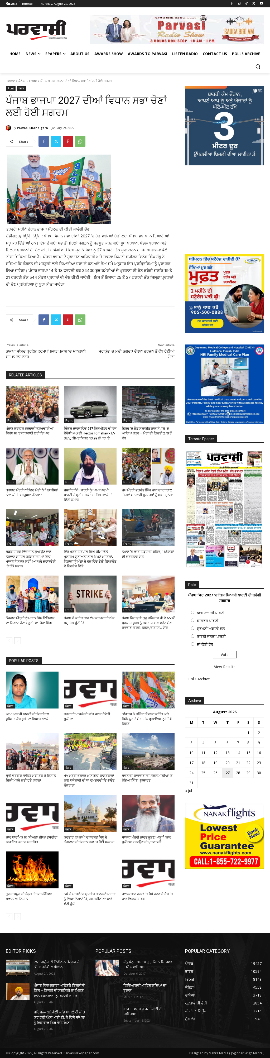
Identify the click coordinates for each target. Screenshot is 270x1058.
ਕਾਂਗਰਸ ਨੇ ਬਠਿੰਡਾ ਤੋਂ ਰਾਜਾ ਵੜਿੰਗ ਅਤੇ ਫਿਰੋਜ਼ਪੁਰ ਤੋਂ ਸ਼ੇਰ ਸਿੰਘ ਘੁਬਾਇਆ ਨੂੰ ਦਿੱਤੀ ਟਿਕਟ (147, 719)
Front (33, 81)
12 (215, 752)
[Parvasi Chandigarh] (9, 128)
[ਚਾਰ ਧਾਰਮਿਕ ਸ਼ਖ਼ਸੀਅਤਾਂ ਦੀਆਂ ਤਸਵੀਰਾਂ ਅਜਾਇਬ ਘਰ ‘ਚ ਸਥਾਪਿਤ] (32, 813)
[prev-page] (9, 640)
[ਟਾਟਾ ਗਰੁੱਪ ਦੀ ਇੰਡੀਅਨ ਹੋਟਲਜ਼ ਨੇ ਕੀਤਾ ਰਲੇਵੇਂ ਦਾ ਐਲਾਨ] (18, 968)
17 (191, 762)
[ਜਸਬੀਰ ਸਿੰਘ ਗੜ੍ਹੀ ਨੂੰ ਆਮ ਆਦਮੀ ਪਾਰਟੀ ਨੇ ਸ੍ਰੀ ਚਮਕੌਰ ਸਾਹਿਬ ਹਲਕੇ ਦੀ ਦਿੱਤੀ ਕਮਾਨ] (90, 466)
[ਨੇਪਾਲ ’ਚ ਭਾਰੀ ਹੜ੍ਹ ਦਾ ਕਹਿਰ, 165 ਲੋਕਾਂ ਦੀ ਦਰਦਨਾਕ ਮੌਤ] (148, 527)
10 (191, 752)
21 (238, 762)
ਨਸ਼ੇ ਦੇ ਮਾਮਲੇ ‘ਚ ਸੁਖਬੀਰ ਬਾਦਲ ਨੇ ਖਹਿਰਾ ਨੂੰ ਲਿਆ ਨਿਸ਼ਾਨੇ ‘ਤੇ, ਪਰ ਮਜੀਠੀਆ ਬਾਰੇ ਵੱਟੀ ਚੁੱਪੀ (90, 899)
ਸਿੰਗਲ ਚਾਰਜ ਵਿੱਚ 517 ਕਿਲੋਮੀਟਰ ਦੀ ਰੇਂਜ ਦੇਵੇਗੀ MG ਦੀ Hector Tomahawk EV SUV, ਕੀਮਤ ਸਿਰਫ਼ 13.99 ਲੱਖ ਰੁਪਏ (90, 433)
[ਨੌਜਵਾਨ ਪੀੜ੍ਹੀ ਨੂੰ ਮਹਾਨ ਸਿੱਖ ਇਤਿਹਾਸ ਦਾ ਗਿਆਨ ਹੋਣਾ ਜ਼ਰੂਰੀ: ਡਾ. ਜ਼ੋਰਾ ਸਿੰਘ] (32, 594)
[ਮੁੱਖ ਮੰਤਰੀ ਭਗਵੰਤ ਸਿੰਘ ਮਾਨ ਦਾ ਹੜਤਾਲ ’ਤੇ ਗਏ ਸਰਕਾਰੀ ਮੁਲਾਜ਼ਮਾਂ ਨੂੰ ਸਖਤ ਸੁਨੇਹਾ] (148, 466)
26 (215, 772)
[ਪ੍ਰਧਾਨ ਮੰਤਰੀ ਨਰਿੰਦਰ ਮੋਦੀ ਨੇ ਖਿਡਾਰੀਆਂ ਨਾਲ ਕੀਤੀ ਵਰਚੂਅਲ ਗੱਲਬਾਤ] (32, 466)
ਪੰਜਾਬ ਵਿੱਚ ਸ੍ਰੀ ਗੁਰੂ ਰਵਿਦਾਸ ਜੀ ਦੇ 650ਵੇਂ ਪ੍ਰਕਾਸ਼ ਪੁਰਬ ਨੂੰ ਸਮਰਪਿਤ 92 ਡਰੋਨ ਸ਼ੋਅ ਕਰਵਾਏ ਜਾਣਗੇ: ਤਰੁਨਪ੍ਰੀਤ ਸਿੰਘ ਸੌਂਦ (148, 623)
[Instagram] (239, 4)
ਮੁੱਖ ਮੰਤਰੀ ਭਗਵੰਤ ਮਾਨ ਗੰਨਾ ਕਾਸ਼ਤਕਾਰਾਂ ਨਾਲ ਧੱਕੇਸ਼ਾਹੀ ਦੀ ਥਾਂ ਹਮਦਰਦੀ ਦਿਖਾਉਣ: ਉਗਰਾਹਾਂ (89, 780)
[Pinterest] (68, 141)
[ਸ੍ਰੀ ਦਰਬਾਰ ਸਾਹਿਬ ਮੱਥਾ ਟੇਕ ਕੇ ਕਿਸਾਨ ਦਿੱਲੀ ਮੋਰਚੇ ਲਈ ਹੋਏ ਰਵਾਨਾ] (32, 751)
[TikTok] (247, 4)
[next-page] (17, 640)
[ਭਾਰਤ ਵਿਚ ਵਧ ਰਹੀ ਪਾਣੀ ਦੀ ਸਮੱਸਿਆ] (107, 1015)
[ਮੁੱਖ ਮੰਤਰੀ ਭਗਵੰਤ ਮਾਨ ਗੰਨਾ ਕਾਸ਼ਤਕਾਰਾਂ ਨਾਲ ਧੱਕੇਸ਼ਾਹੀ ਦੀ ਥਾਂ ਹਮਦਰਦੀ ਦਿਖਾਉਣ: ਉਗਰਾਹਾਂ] (90, 751)
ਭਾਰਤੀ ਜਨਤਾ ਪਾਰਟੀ (211, 636)
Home (10, 81)
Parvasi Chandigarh (32, 128)
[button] (258, 66)
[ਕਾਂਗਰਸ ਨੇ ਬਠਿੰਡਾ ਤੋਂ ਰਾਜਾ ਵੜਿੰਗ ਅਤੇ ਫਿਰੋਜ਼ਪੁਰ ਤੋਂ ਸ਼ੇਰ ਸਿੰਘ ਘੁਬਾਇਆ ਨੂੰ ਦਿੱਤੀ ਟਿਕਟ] (148, 690)
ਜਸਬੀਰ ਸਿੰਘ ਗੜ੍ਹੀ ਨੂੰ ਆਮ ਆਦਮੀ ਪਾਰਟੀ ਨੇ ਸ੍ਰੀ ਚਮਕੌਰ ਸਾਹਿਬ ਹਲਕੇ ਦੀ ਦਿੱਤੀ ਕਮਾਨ (88, 495)
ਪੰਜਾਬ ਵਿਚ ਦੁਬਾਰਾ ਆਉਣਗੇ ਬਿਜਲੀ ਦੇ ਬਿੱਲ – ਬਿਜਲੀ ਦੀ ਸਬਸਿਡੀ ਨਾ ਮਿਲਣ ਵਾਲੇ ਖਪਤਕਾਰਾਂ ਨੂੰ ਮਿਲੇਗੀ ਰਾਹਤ (59, 990)
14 (238, 752)
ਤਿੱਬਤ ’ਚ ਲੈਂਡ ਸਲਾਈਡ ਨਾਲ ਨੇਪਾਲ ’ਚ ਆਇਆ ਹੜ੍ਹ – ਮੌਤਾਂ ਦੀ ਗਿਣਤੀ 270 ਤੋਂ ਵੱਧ (147, 433)
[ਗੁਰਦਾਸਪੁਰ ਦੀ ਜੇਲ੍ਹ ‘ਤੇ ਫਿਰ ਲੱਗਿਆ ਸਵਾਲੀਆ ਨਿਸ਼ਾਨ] (32, 869)
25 (203, 772)
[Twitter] (254, 4)
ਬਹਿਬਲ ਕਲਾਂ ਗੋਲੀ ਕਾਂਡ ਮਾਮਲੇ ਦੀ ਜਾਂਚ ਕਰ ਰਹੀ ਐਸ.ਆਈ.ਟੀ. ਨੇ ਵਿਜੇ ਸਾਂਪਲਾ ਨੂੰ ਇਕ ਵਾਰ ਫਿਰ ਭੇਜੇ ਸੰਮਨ (59, 1017)
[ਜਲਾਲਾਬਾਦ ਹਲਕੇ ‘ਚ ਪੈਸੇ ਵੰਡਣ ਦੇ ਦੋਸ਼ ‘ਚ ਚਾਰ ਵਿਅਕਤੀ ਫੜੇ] (148, 869)
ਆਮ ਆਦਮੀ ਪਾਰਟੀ (210, 612)
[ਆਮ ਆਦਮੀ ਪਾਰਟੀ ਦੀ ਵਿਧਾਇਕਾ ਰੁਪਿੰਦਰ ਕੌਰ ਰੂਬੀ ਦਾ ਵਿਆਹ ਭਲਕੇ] (32, 690)
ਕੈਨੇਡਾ (22, 81)
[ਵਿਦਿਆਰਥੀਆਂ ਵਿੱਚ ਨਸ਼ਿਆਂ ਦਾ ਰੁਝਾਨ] (107, 991)
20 (227, 762)
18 (203, 762)
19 (215, 762)
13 (227, 752)
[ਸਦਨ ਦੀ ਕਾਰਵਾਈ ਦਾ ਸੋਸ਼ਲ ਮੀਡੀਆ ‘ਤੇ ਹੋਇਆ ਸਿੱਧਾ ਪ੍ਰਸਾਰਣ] (148, 751)
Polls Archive (199, 678)
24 (191, 772)
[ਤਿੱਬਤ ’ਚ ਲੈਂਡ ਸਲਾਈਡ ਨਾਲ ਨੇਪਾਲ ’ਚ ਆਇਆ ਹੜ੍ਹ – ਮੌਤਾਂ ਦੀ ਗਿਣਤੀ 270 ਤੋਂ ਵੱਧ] (148, 404)
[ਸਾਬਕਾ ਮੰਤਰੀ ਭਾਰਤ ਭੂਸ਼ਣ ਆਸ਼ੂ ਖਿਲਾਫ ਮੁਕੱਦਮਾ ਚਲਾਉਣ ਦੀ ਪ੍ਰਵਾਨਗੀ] (148, 813)
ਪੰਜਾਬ (21, 88)
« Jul (188, 790)
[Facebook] (232, 4)
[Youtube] (261, 4)
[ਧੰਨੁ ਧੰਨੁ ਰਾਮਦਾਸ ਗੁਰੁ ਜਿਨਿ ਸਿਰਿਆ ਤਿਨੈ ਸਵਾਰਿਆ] (107, 968)
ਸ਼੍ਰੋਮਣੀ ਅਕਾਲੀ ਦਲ (211, 628)
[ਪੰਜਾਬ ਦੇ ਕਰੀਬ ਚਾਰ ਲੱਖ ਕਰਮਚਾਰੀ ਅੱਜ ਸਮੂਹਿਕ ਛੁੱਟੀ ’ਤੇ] (90, 594)
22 (248, 762)
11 (203, 752)
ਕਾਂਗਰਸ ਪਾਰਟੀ (207, 620)
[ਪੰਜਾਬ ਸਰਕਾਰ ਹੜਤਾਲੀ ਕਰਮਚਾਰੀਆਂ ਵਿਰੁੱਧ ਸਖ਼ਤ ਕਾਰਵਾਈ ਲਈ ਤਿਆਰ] (32, 404)
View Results (224, 666)
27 (227, 772)
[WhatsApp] (80, 141)
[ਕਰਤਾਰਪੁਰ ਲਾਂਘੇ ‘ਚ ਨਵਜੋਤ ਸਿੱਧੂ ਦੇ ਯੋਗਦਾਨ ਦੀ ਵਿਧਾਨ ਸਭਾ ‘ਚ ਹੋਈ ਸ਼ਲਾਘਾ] (90, 813)
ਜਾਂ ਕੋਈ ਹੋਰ (205, 644)
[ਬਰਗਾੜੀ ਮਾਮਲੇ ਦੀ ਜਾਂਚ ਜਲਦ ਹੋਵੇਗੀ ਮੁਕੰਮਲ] (90, 690)
